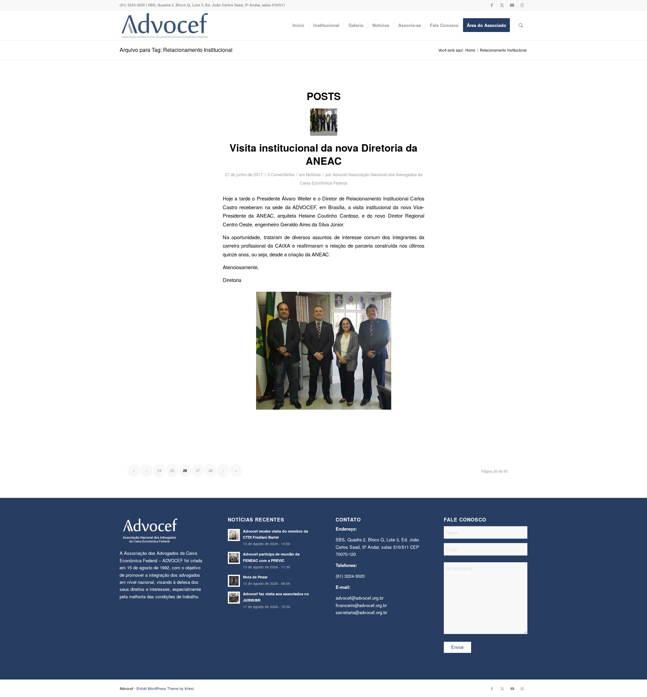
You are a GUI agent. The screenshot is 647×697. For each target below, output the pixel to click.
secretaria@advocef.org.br (361, 612)
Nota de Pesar (255, 576)
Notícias (313, 174)
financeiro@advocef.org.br (361, 605)
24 (159, 470)
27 (198, 470)
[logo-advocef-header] (165, 25)
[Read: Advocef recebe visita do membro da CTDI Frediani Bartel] (234, 535)
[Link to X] (502, 5)
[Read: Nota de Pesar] (234, 581)
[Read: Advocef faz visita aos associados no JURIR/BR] (234, 598)
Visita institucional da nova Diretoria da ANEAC (323, 154)
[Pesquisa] (520, 25)
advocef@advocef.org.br (359, 598)
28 (211, 470)
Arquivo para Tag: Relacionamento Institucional (176, 50)
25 (172, 470)
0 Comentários (281, 174)
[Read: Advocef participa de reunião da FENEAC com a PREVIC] (234, 558)
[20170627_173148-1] (323, 122)
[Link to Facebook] (492, 5)
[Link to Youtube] (512, 5)
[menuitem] (298, 25)
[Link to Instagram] (522, 5)
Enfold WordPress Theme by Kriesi (165, 688)
